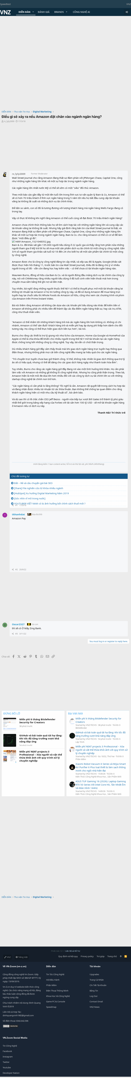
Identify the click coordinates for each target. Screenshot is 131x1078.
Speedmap (51, 1006)
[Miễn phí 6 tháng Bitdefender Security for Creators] (72, 722)
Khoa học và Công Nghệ (58, 996)
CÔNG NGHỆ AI (81, 11)
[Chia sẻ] (13, 505)
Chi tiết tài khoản (98, 985)
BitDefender (81, 727)
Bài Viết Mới (75, 713)
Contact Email (96, 1001)
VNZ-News (95, 1006)
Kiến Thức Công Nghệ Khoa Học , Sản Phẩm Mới (98, 776)
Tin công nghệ (10, 1045)
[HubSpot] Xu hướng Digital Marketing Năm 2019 (41, 493)
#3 (16, 633)
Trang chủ (112, 956)
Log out (93, 996)
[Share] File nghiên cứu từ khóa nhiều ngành (38, 488)
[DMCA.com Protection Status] (11, 1026)
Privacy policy (87, 956)
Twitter (6, 1062)
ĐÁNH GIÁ (44, 11)
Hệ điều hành (52, 979)
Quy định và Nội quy (68, 956)
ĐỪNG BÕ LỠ (11, 713)
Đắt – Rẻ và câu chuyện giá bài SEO (33, 483)
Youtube (7, 1067)
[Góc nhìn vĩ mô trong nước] (29, 498)
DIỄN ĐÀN (24, 11)
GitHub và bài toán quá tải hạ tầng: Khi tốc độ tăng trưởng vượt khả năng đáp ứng (101, 734)
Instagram (8, 1056)
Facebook (7, 1051)
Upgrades (94, 974)
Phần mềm (51, 985)
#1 (16, 505)
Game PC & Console (55, 1001)
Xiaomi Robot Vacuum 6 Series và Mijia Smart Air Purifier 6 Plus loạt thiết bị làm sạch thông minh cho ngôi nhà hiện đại (101, 767)
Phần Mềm (81, 759)
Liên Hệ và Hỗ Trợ (72, 951)
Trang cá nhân (97, 979)
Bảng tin (94, 990)
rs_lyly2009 (9, 121)
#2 (16, 569)
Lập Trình (80, 741)
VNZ (128, 4)
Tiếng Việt (23, 957)
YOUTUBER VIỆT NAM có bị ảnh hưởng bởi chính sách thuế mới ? (49, 503)
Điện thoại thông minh (57, 990)
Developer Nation (11, 1072)
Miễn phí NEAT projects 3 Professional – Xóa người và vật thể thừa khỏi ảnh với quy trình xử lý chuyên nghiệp (102, 750)
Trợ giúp (100, 956)
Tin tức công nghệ (55, 974)
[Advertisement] (65, 40)
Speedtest (5, 4)
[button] (33, 12)
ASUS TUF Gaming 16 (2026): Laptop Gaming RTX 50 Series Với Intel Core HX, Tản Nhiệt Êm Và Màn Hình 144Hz (101, 785)
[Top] (121, 956)
